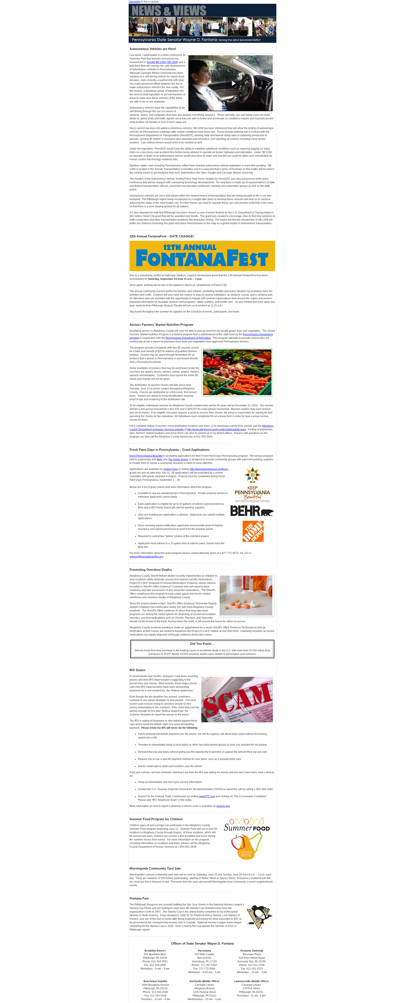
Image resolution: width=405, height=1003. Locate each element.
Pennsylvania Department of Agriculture (188, 338)
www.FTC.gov (207, 796)
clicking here (170, 469)
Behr (159, 459)
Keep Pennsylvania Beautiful (146, 455)
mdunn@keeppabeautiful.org (146, 556)
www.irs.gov (223, 806)
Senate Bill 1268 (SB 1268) (162, 62)
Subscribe (134, 1)
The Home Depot (178, 459)
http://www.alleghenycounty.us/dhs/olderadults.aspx (216, 429)
